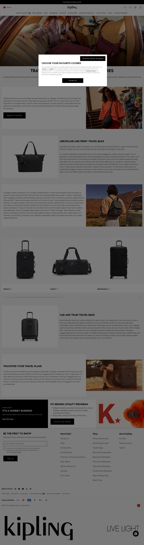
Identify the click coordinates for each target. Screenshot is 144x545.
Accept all (73, 80)
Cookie (51, 69)
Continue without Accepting (92, 58)
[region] (72, 70)
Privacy (44, 69)
